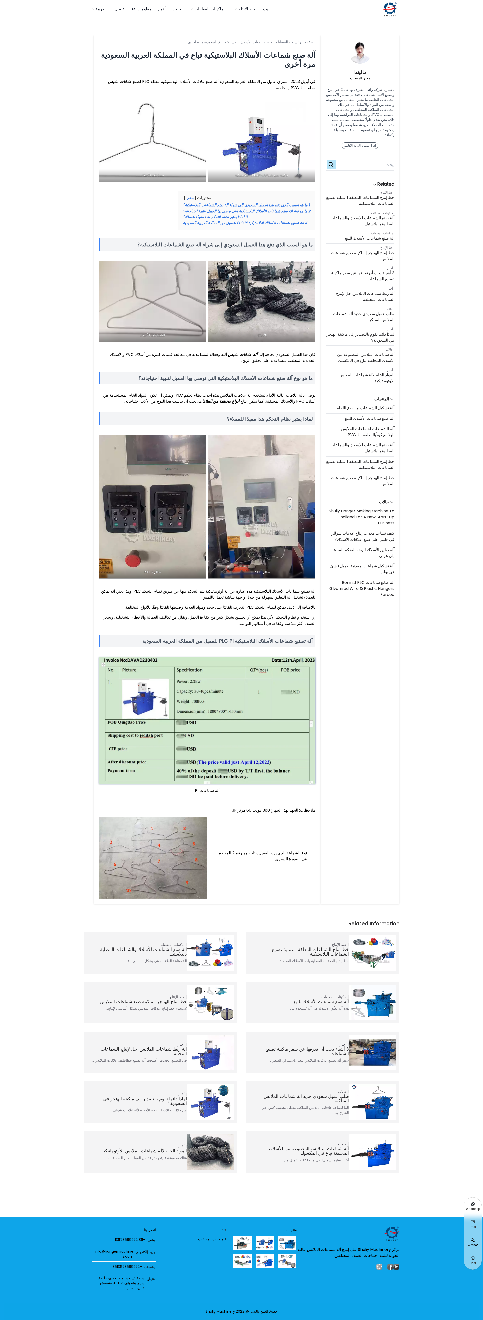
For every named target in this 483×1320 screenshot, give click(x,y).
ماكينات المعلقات (208, 9)
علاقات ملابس (120, 82)
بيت (266, 9)
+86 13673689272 (130, 1239)
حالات (176, 9)
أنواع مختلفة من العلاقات (218, 401)
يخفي (190, 198)
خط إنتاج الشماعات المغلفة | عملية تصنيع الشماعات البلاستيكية (360, 201)
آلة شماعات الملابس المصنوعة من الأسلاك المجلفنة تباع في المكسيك (365, 357)
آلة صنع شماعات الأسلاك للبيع (369, 238)
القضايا (283, 42)
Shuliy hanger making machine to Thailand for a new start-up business (361, 517)
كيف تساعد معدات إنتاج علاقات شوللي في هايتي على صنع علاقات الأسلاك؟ (362, 536)
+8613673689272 (127, 1266)
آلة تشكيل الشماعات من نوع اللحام (365, 408)
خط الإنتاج (246, 9)
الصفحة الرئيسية (303, 42)
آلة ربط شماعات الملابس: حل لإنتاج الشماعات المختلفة (365, 296)
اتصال (120, 9)
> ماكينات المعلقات (212, 1239)
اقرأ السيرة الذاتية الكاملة (360, 145)
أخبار (161, 9)
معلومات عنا (141, 9)
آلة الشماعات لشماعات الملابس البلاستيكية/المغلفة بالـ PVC (367, 432)
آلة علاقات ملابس (242, 354)
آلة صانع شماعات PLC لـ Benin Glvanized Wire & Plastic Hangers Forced (361, 588)
